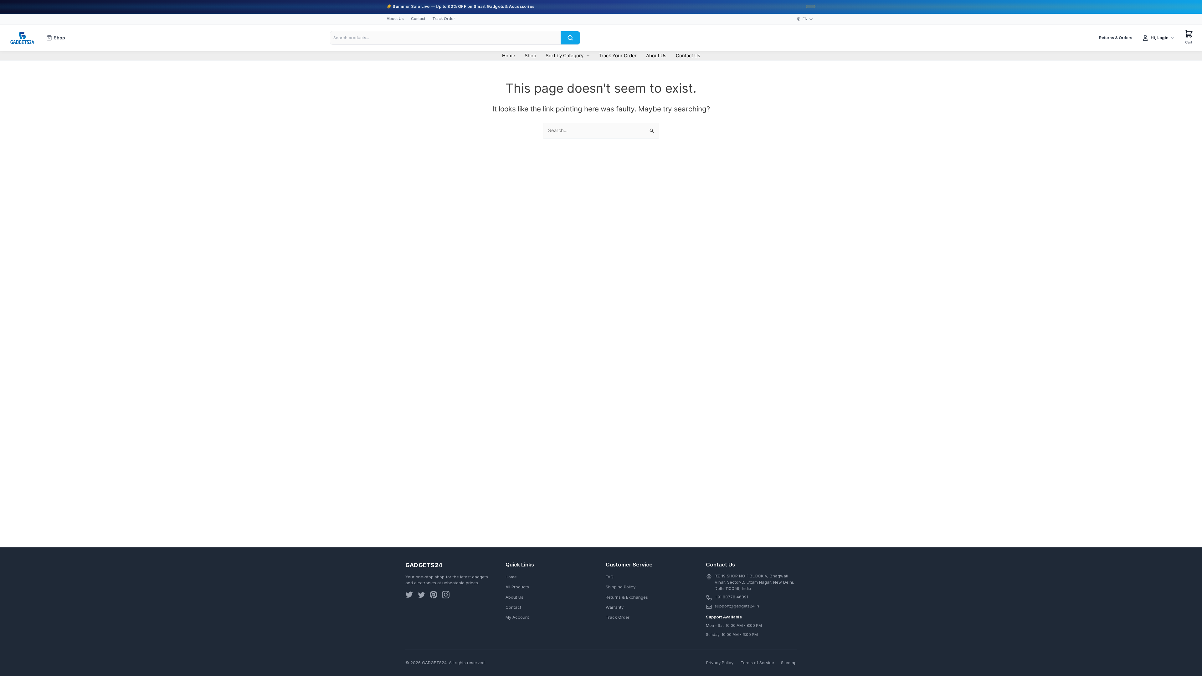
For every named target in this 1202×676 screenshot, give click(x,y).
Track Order (443, 18)
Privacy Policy (719, 662)
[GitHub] (433, 596)
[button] (586, 55)
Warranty (615, 607)
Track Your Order (618, 56)
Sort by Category (564, 56)
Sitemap (789, 662)
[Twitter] (409, 596)
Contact (418, 18)
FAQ (610, 576)
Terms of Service (757, 662)
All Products (517, 586)
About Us (395, 18)
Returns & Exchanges (627, 597)
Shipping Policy (620, 586)
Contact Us (688, 56)
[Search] (570, 37)
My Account (517, 617)
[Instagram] (445, 596)
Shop (59, 37)
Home (508, 56)
